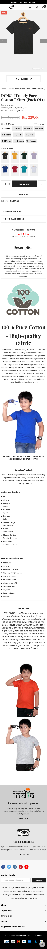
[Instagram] (15, 867)
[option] (23, 41)
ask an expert (25, 79)
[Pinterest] (21, 867)
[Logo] (11, 7)
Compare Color (38, 69)
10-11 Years (6, 135)
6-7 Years (28, 128)
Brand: (4, 105)
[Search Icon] (30, 7)
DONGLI (10, 105)
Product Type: (7, 110)
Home (3, 89)
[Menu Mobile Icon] (2, 7)
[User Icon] (37, 7)
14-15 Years (19, 141)
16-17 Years (31, 141)
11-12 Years (17, 135)
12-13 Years (30, 135)
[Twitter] (9, 867)
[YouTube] (26, 867)
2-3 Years (6, 128)
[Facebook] (3, 867)
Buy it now (24, 194)
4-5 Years (16, 128)
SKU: (3, 108)
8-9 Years (39, 128)
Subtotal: (5, 201)
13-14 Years (6, 141)
